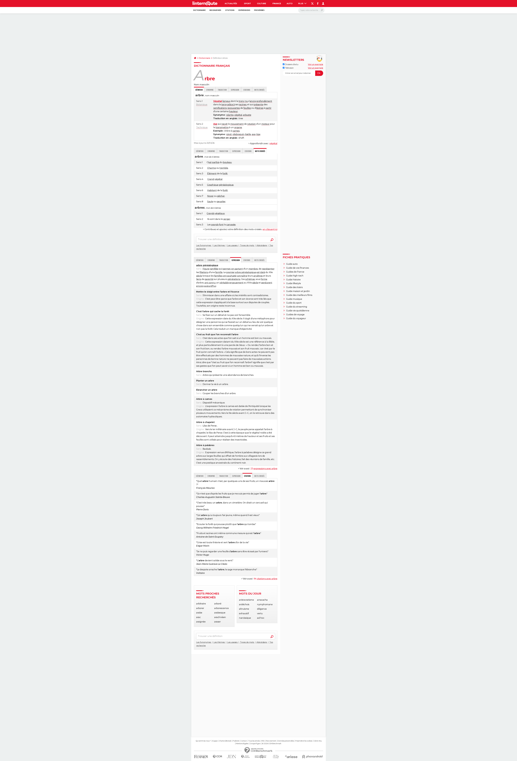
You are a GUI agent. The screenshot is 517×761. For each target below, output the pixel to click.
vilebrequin (238, 134)
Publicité (236, 741)
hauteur (233, 111)
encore (200, 286)
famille (219, 272)
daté (262, 272)
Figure (206, 269)
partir (268, 108)
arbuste (247, 115)
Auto (289, 3)
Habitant (212, 190)
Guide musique (294, 299)
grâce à (231, 104)
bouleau (227, 162)
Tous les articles (254, 741)
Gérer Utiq (317, 741)
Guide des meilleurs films (299, 295)
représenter (268, 269)
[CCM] (217, 756)
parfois (215, 162)
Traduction (222, 89)
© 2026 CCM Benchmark (271, 744)
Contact (244, 741)
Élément (211, 173)
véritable (224, 282)
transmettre (222, 127)
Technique (202, 127)
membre (253, 269)
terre (224, 104)
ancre (253, 101)
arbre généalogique (245, 272)
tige (258, 134)
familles (218, 276)
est (210, 162)
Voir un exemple (315, 64)
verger (226, 219)
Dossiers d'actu (291, 64)
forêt (225, 173)
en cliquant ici (270, 229)
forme (264, 279)
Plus (301, 3)
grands (215, 224)
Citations (229, 10)
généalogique (226, 185)
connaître (242, 276)
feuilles (247, 108)
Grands (210, 213)
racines (243, 104)
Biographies (215, 10)
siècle (199, 276)
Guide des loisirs (294, 287)
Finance (277, 3)
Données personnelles (286, 741)
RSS (262, 741)
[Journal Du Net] (232, 756)
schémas (250, 279)
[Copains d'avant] (260, 756)
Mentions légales (242, 744)
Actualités (231, 3)
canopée (231, 224)
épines (259, 108)
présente (258, 104)
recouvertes (233, 108)
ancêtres (258, 276)
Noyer (210, 196)
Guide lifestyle (293, 283)
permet (226, 269)
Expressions (244, 10)
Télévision (289, 68)
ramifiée (214, 269)
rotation (251, 124)
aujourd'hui (210, 286)
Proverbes (259, 10)
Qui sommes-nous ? (203, 741)
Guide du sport (294, 303)
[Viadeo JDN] (276, 756)
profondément (264, 101)
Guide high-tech (294, 275)
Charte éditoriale (225, 741)
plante (229, 115)
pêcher (221, 196)
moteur (265, 124)
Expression (235, 89)
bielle (248, 134)
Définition (199, 151)
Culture (261, 3)
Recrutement (271, 741)
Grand (210, 179)
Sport (247, 3)
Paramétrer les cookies (303, 741)
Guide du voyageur (296, 318)
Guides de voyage (295, 314)
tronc (241, 101)
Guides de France (295, 272)
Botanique (201, 104)
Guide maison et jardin (298, 291)
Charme (211, 168)
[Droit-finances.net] (245, 756)
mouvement (237, 124)
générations (234, 279)
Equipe (214, 741)
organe (238, 127)
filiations (204, 272)
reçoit (224, 124)
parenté (209, 279)
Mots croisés (259, 89)
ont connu (210, 282)
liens (198, 279)
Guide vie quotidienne (297, 310)
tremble (223, 168)
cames (236, 131)
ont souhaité (229, 276)
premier (230, 272)
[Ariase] (291, 756)
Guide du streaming (296, 306)
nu (246, 101)
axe (254, 134)
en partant (237, 269)
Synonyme (209, 89)
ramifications (220, 108)
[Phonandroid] (312, 756)
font (221, 224)
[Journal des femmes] (201, 756)
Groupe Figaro (255, 744)
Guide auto (292, 264)
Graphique (212, 185)
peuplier (221, 201)
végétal (238, 115)
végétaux (220, 213)
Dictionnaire (199, 10)
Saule (210, 201)
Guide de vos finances (297, 268)
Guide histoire (293, 279)
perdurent (266, 282)
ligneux (226, 101)
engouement (236, 282)
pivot (229, 134)
